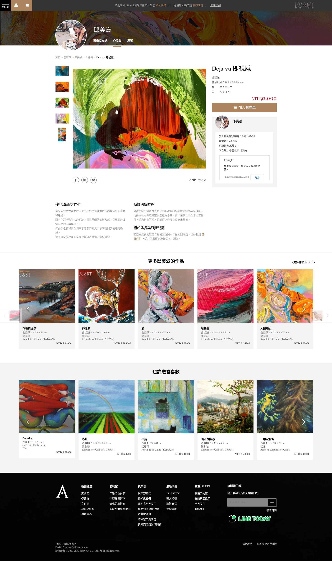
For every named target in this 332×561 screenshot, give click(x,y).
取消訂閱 (271, 510)
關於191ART (202, 486)
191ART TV (173, 493)
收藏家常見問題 (147, 519)
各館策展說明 (202, 498)
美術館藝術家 (117, 493)
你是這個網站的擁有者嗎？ (237, 177)
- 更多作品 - (303, 262)
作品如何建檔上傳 (148, 509)
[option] (62, 71)
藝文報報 (171, 498)
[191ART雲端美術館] (304, 5)
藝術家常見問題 (147, 503)
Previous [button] (27, 309)
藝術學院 (171, 509)
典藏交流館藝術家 (120, 509)
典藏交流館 (87, 509)
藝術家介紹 (100, 40)
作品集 (117, 40)
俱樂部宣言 (144, 493)
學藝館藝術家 (117, 498)
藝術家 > (69, 57)
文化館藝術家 (117, 503)
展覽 (130, 40)
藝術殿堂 (86, 486)
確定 (257, 177)
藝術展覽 (171, 503)
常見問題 (200, 503)
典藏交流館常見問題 (149, 524)
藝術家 (114, 486)
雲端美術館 (201, 493)
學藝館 (85, 498)
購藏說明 (247, 544)
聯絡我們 (200, 509)
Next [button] (305, 309)
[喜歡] (70, 274)
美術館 (85, 493)
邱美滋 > (80, 57)
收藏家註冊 (144, 514)
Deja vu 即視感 (105, 57)
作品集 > (90, 57)
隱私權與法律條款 (267, 544)
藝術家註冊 (144, 498)
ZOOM (202, 180)
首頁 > (59, 57)
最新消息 (171, 486)
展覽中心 (86, 514)
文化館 (85, 503)
